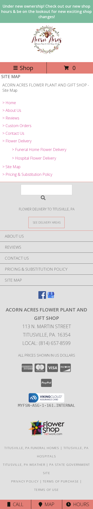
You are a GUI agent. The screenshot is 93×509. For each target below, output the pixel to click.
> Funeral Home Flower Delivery (39, 149)
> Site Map (11, 166)
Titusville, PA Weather (24, 464)
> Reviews (10, 118)
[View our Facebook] (42, 297)
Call (16, 504)
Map (48, 504)
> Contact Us (13, 133)
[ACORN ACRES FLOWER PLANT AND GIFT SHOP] (46, 55)
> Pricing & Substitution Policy (27, 174)
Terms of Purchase (61, 481)
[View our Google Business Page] (51, 297)
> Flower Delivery (16, 141)
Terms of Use (46, 490)
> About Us (11, 110)
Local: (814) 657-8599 (46, 343)
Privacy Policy (25, 481)
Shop (26, 68)
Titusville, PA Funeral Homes (31, 448)
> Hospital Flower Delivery (34, 158)
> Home (9, 102)
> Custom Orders (16, 125)
